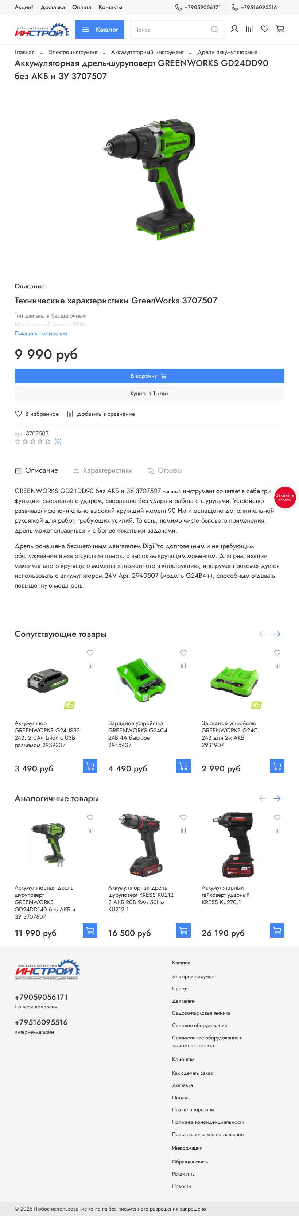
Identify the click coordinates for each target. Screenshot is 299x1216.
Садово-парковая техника (201, 1012)
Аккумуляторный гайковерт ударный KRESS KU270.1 (226, 894)
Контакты (110, 7)
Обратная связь (190, 1161)
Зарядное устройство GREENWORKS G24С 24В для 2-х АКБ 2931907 (229, 734)
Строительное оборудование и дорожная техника (207, 1041)
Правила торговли (193, 1109)
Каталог (107, 29)
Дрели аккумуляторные (227, 52)
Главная (25, 52)
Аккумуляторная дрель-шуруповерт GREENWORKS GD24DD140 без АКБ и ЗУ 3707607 (45, 902)
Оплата (81, 7)
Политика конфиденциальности (208, 1122)
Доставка (52, 7)
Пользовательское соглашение (208, 1134)
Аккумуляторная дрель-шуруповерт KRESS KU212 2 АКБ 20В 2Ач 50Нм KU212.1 (141, 898)
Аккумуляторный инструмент (147, 52)
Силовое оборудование (199, 1025)
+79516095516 (259, 7)
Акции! (24, 7)
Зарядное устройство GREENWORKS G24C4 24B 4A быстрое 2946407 (137, 734)
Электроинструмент (72, 52)
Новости (181, 1186)
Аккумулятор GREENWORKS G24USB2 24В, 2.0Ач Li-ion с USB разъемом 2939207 (47, 734)
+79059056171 (203, 7)
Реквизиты (183, 1173)
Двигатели (184, 1000)
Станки (180, 988)
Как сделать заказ (192, 1073)
